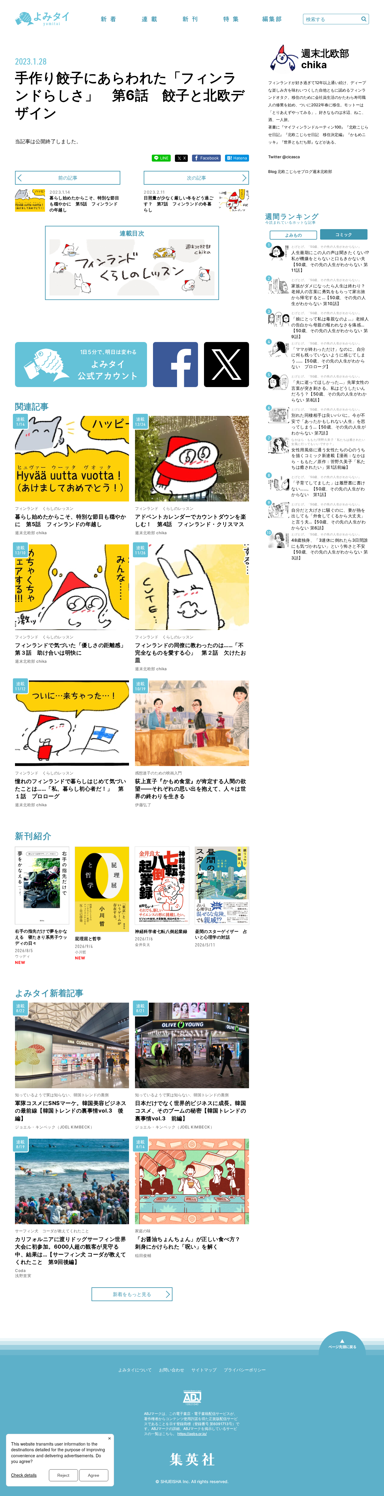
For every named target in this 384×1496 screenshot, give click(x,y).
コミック (343, 234)
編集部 (271, 19)
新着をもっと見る (132, 1294)
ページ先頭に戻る (342, 1355)
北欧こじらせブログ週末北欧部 (305, 171)
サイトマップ (204, 1369)
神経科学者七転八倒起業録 (161, 931)
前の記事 (67, 178)
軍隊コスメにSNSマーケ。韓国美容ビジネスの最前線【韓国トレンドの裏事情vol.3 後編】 (71, 1110)
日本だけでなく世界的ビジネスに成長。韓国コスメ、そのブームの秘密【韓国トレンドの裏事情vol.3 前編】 (190, 1110)
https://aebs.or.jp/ (192, 1433)
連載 (149, 19)
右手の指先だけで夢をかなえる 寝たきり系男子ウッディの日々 (41, 936)
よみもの (293, 235)
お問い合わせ (171, 1369)
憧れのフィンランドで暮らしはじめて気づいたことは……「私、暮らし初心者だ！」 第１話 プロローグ (70, 788)
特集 (231, 19)
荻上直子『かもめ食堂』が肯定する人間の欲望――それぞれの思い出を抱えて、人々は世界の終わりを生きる (190, 788)
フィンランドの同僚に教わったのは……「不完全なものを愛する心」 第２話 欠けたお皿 (190, 652)
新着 (108, 19)
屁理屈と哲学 (88, 938)
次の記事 (196, 178)
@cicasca (291, 156)
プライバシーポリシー (245, 1369)
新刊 (190, 19)
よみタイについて (135, 1369)
